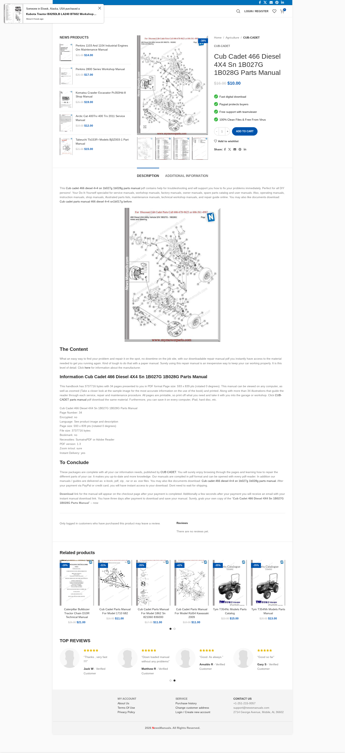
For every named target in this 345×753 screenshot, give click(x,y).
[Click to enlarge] (145, 127)
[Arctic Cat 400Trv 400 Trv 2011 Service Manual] (66, 123)
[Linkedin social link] (245, 149)
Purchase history (186, 703)
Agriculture (232, 37)
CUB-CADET (251, 37)
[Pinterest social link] (240, 149)
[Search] (238, 11)
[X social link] (229, 149)
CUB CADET (168, 472)
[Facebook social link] (225, 149)
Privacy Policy (126, 712)
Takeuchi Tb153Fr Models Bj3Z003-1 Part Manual (102, 141)
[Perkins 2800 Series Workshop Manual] (66, 76)
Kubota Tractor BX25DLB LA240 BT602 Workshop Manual (61, 14)
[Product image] (77, 583)
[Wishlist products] (274, 11)
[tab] (148, 174)
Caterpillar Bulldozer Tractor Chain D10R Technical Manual (77, 613)
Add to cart (245, 131)
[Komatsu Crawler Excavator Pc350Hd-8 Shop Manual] (66, 99)
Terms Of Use (126, 707)
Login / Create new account (192, 712)
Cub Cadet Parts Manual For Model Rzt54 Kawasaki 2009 (192, 613)
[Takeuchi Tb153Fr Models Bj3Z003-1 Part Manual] (66, 146)
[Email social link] (234, 149)
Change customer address (192, 707)
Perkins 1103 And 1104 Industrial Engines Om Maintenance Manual (102, 47)
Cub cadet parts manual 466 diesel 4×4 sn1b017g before (96, 201)
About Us (123, 703)
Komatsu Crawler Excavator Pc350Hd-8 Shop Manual (101, 94)
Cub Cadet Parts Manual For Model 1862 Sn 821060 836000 (153, 613)
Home (218, 37)
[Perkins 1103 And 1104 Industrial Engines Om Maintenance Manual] (66, 52)
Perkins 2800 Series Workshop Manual (100, 69)
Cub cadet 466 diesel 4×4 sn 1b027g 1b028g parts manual (103, 188)
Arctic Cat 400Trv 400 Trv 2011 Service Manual (100, 118)
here (87, 367)
